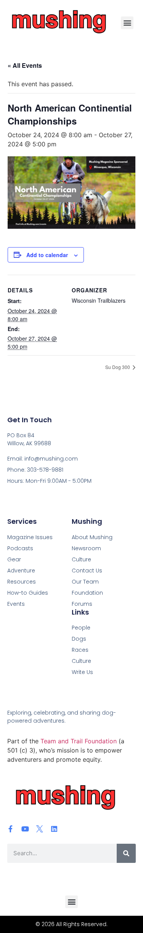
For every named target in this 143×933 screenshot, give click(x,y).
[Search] (126, 853)
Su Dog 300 (118, 367)
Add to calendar (47, 255)
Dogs (79, 639)
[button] (127, 22)
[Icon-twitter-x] (39, 828)
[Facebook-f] (10, 828)
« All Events (25, 65)
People (81, 627)
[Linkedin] (54, 828)
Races (80, 650)
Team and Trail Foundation (78, 741)
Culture (81, 661)
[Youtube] (25, 828)
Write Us (82, 672)
